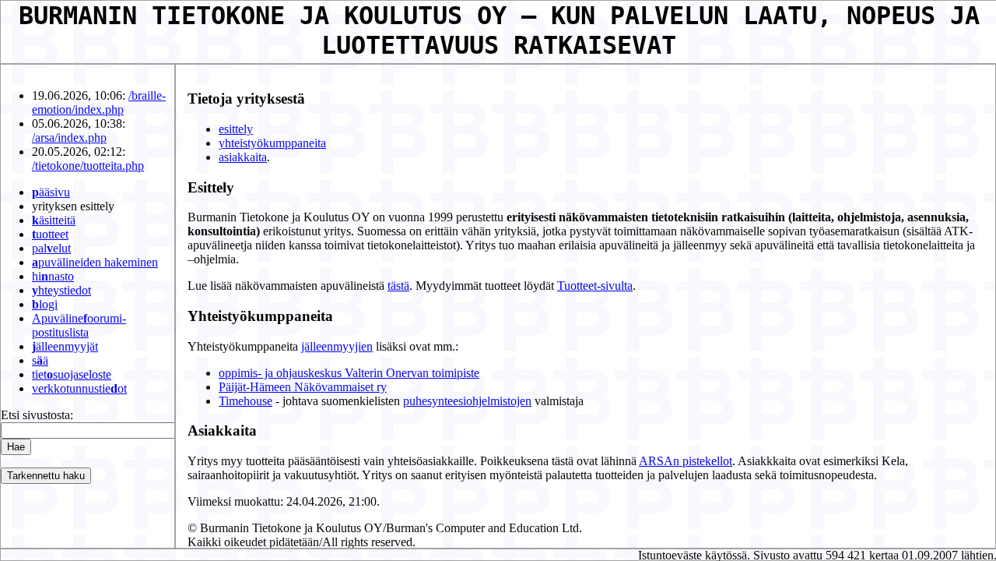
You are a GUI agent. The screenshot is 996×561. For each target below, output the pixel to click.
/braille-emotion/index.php (99, 102)
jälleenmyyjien (337, 346)
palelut (51, 248)
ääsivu (51, 192)
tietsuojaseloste (71, 374)
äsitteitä (53, 220)
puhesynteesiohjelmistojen (467, 401)
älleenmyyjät (65, 346)
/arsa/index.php (69, 137)
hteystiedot (61, 290)
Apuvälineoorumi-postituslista (79, 325)
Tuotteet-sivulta (595, 285)
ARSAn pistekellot (685, 461)
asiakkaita (243, 157)
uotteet (50, 234)
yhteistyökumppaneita (272, 143)
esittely (236, 129)
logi (45, 304)
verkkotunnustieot (79, 388)
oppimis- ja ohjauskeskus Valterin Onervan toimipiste (349, 372)
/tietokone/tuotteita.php (88, 165)
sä (40, 360)
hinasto (53, 276)
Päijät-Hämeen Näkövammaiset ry (303, 386)
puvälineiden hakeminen (95, 262)
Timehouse (245, 401)
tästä (398, 285)
